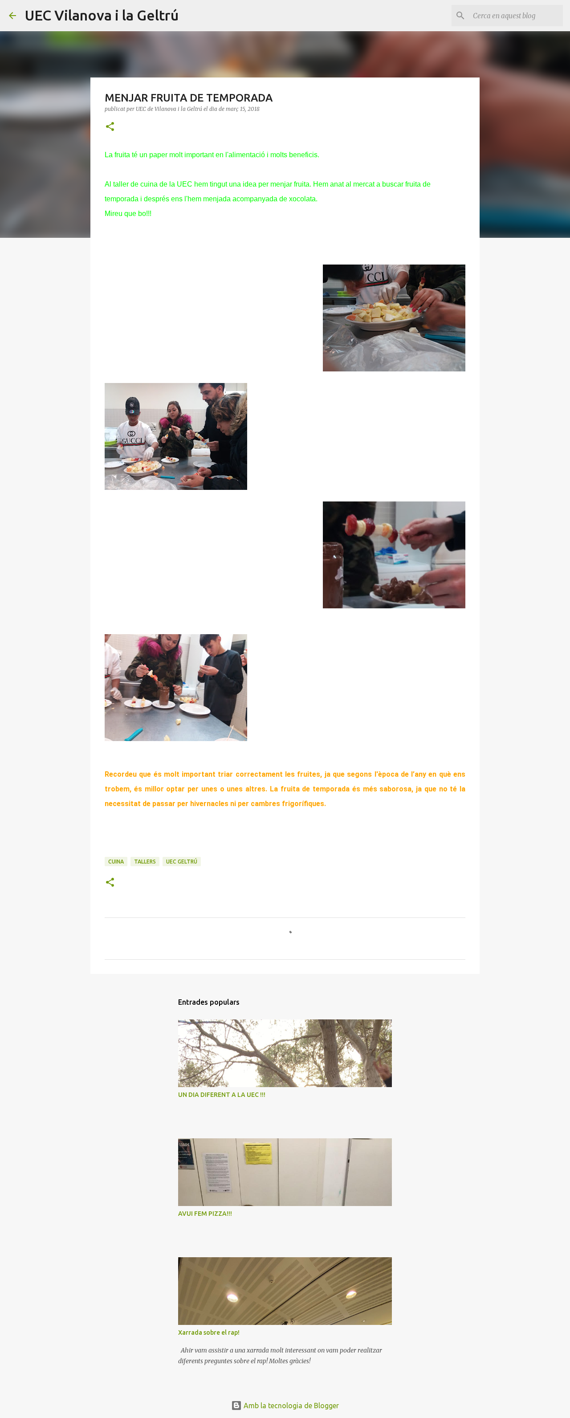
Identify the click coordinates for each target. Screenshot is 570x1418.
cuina (116, 861)
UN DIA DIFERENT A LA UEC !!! (221, 1094)
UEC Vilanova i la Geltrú (102, 15)
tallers (145, 861)
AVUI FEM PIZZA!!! (205, 1213)
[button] (110, 127)
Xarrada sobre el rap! (209, 1332)
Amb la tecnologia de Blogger (290, 1406)
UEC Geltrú (181, 861)
